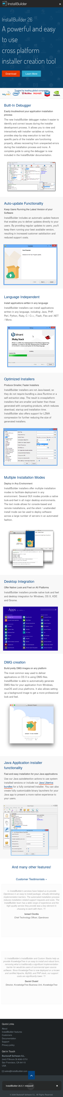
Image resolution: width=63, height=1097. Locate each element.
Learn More (31, 73)
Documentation (9, 1038)
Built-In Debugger (17, 105)
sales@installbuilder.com (16, 1071)
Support (5, 1041)
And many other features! (31, 866)
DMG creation (14, 662)
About (4, 1028)
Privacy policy (8, 1044)
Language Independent (22, 296)
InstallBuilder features (12, 1031)
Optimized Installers (19, 378)
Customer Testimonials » (31, 879)
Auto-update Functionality (23, 203)
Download (11, 73)
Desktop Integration (19, 581)
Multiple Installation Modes (24, 477)
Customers (7, 1035)
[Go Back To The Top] (31, 1075)
